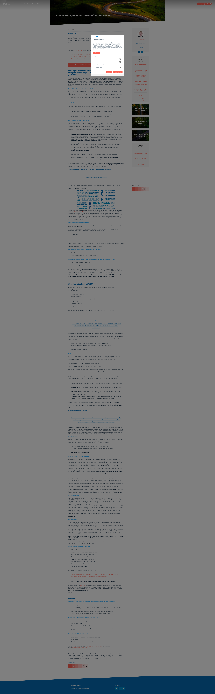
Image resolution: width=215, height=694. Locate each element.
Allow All (96, 52)
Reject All (108, 72)
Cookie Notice (95, 49)
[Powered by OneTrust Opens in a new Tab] (119, 75)
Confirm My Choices (117, 72)
